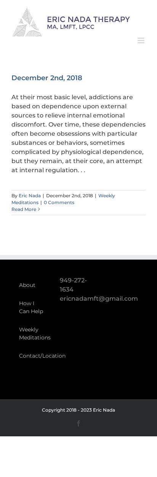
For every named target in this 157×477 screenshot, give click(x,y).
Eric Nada (30, 195)
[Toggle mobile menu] (142, 40)
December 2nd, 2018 (46, 78)
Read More (23, 209)
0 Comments (59, 202)
